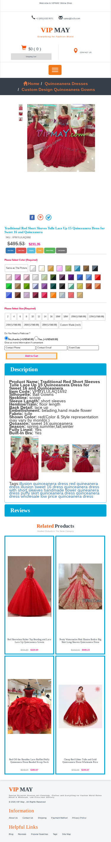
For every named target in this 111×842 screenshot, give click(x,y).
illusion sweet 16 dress (42, 486)
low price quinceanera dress (67, 496)
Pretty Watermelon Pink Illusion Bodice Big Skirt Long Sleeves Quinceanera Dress (80, 640)
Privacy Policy (79, 818)
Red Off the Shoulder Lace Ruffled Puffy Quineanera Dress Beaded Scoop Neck (29, 760)
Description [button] (24, 369)
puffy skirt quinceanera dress (48, 493)
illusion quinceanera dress (43, 483)
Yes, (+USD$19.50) (48, 339)
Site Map (66, 834)
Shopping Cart (31, 56)
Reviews (22, 834)
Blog (11, 834)
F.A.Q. (39, 250)
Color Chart (21, 250)
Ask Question (61, 250)
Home (33, 83)
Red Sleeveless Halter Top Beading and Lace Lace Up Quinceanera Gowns (29, 640)
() (34, 49)
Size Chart (10, 250)
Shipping (31, 250)
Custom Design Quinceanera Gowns (58, 89)
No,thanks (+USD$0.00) (21, 339)
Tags (55, 834)
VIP (56, 32)
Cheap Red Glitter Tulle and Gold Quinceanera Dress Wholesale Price (80, 760)
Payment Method (59, 818)
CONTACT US (85, 52)
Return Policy (49, 250)
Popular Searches (39, 834)
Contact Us (27, 818)
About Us (13, 818)
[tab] (55, 369)
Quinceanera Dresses (66, 83)
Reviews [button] (20, 510)
